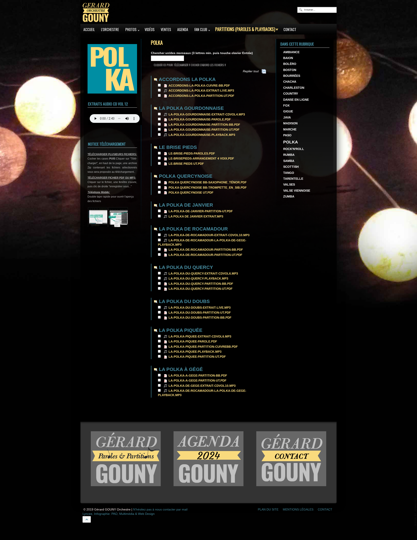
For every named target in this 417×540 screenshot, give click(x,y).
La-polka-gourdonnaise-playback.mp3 (202, 135)
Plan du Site (268, 509)
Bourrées (291, 76)
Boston (289, 70)
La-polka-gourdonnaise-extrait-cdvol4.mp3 (207, 114)
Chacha (289, 82)
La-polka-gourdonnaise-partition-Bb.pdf (204, 124)
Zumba (288, 196)
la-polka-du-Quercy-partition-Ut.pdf (201, 288)
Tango (288, 173)
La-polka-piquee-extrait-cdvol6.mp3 (200, 336)
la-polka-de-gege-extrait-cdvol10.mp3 (202, 385)
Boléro (289, 64)
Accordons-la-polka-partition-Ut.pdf (201, 95)
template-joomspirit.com (415, 512)
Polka (290, 142)
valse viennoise (296, 190)
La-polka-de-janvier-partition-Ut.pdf (201, 211)
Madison (290, 123)
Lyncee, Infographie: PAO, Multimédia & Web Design (119, 513)
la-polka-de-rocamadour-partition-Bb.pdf (206, 249)
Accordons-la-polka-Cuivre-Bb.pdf (199, 85)
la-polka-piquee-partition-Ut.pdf (197, 356)
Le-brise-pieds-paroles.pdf (192, 153)
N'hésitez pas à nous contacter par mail (160, 509)
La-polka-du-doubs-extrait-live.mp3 (200, 307)
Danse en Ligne (296, 99)
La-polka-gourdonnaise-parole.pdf (200, 119)
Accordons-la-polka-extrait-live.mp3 (201, 90)
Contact (289, 29)
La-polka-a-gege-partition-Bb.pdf (198, 375)
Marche (289, 129)
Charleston (293, 87)
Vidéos (149, 29)
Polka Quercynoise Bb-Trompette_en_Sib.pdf (208, 187)
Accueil (89, 29)
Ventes (166, 29)
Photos (130, 29)
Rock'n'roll (293, 149)
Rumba (289, 155)
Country (290, 93)
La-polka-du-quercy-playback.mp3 (198, 278)
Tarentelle (293, 178)
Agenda (182, 29)
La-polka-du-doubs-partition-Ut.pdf (200, 312)
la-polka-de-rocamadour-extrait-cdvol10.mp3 (209, 235)
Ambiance (291, 52)
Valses (289, 184)
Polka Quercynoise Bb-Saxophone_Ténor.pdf (208, 182)
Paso (287, 135)
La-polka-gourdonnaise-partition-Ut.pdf (204, 129)
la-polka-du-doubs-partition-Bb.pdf (200, 317)
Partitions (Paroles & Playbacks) (245, 29)
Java (287, 117)
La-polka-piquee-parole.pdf (193, 341)
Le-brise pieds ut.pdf (186, 163)
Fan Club (200, 29)
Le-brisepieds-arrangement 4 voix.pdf (201, 158)
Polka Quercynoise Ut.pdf (191, 192)
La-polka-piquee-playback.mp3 (195, 351)
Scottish (291, 167)
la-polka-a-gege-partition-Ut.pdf (198, 380)
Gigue (288, 111)
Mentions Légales (298, 509)
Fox (286, 105)
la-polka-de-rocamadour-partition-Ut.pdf (205, 255)
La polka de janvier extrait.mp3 (196, 216)
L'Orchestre (110, 29)
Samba (288, 161)
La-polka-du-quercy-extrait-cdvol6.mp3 (203, 273)
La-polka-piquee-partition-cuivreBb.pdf (203, 346)
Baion (288, 58)
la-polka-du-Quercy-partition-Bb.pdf (201, 283)
